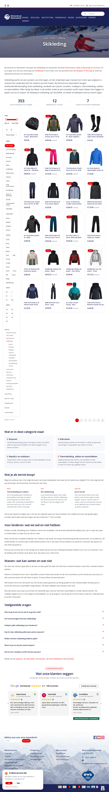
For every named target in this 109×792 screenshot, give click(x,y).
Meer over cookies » (11, 786)
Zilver (7, 247)
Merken (92, 17)
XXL (12, 300)
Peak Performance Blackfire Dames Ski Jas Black (95, 304)
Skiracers (9, 372)
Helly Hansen (10, 173)
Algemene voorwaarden (14, 765)
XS (7, 292)
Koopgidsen (81, 17)
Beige (7, 279)
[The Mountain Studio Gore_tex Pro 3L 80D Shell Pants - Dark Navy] (32, 190)
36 (12, 309)
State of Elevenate (83, 67)
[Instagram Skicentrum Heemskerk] (103, 737)
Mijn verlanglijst (62, 759)
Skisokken (12, 358)
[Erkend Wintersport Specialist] (88, 774)
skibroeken (30, 659)
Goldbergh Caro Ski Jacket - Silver (94, 270)
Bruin (7, 243)
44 (12, 317)
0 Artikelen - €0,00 (78, 5)
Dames (8, 230)
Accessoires (10, 369)
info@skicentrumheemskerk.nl (94, 763)
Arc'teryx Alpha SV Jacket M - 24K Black (31, 169)
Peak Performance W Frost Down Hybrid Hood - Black (52, 203)
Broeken (11, 347)
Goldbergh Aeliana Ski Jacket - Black (53, 270)
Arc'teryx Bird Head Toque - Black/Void (31, 136)
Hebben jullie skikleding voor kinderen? (20, 625)
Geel (7, 255)
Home (46, 38)
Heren (8, 218)
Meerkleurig (9, 283)
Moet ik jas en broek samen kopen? (19, 645)
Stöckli (8, 199)
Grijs (14, 255)
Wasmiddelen (13, 361)
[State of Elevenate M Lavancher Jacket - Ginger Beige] (32, 257)
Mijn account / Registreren (97, 5)
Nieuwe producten (37, 756)
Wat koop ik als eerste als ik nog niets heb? (22, 612)
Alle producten (36, 753)
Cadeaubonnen (11, 378)
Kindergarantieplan (12, 383)
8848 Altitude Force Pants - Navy (52, 304)
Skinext (25, 21)
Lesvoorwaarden (11, 768)
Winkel (25, 17)
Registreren (61, 753)
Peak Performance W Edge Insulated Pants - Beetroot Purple (53, 169)
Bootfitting (47, 17)
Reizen (71, 17)
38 (7, 313)
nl (5, 5)
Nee (18, 783)
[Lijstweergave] (11, 129)
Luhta (7, 181)
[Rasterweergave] (7, 129)
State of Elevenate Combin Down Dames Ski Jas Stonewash (73, 203)
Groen (8, 259)
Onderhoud (60, 17)
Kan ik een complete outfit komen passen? (22, 652)
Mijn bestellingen (63, 756)
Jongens (8, 226)
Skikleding (9, 341)
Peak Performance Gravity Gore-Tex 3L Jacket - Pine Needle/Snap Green (52, 136)
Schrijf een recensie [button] (89, 686)
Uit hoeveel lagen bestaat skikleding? (20, 618)
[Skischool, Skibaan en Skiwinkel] (13, 17)
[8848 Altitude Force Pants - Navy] (53, 291)
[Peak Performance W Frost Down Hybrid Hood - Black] (53, 190)
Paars (7, 267)
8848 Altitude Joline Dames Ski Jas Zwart (94, 203)
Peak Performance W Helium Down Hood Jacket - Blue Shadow (31, 304)
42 (7, 317)
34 (7, 309)
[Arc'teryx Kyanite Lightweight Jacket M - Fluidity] (96, 156)
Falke (7, 165)
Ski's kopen (9, 335)
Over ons (8, 753)
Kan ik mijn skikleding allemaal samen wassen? (24, 632)
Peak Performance (68, 67)
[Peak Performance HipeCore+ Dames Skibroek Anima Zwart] (96, 224)
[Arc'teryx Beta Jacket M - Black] (32, 224)
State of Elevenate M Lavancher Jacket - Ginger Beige (31, 270)
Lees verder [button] (61, 713)
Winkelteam (10, 389)
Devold (8, 161)
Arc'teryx (9, 157)
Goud (7, 239)
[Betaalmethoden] (59, 787)
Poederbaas (9, 190)
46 (7, 321)
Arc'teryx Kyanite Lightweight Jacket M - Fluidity (95, 169)
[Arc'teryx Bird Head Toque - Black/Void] (32, 123)
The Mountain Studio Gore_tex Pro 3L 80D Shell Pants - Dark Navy (32, 203)
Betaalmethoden (11, 762)
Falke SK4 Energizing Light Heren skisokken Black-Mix (95, 136)
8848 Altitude (10, 153)
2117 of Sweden (11, 149)
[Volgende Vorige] (102, 420)
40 (12, 313)
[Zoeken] (85, 13)
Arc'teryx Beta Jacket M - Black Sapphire (73, 136)
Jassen (11, 344)
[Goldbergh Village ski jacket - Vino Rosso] (74, 257)
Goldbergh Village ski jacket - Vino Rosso (73, 270)
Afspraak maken (11, 333)
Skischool (35, 17)
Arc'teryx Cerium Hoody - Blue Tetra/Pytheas (72, 304)
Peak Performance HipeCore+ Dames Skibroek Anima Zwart (95, 237)
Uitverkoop (9, 375)
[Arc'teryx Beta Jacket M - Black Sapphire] (74, 123)
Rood (7, 271)
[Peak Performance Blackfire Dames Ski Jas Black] (96, 291)
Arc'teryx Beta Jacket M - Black (31, 236)
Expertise (9, 386)
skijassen (19, 659)
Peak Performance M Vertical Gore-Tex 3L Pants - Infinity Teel (52, 237)
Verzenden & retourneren (14, 759)
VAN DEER (9, 209)
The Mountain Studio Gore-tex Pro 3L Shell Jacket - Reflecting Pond (74, 169)
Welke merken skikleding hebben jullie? (21, 638)
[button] (100, 703)
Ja (9, 783)
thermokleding (55, 659)
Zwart (14, 275)
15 (98, 420)
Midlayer (11, 350)
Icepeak (8, 177)
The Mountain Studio (10, 204)
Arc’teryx (97, 67)
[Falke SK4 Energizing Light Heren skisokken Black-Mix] (96, 123)
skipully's (42, 659)
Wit (7, 275)
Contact (7, 756)
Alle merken (9, 146)
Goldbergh (39, 71)
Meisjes (8, 222)
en (8, 5)
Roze (14, 271)
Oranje (8, 263)
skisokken (70, 659)
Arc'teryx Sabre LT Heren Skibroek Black (73, 236)
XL (6, 300)
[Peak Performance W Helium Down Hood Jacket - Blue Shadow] (32, 291)
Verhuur (8, 380)
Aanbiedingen (35, 759)
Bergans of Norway (84, 71)
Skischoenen (10, 338)
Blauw (8, 251)
